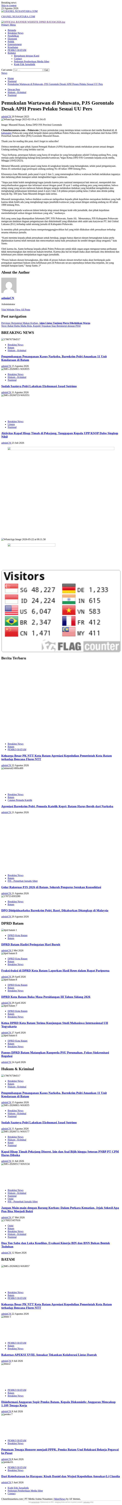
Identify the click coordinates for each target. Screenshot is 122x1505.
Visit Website (8, 309)
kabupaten (6, 133)
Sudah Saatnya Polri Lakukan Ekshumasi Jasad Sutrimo (39, 386)
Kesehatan (13, 47)
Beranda (12, 30)
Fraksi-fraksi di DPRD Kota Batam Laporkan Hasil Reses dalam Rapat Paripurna (55, 970)
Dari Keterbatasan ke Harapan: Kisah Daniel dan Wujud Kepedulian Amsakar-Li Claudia (60, 1476)
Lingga (11, 424)
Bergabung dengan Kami (26, 55)
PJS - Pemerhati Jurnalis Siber (23, 881)
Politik (11, 41)
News (4, 73)
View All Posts (22, 309)
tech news (87, 1502)
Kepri (10, 1142)
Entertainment (15, 44)
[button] (8, 24)
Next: (41, 326)
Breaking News (15, 33)
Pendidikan (13, 35)
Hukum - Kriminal (17, 92)
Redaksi (12, 53)
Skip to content (8, 5)
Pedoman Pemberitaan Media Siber (31, 61)
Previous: (45, 323)
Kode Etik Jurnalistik (24, 64)
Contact (18, 58)
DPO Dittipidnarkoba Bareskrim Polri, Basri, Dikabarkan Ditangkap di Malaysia (54, 910)
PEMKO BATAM (17, 50)
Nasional (12, 95)
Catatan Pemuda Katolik (20, 800)
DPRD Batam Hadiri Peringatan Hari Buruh (30, 944)
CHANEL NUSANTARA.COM (18, 16)
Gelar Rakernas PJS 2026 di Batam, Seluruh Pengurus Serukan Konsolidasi (51, 887)
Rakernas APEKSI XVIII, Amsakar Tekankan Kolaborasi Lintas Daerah (49, 1354)
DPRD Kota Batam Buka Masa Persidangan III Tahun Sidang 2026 (45, 996)
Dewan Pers (14, 89)
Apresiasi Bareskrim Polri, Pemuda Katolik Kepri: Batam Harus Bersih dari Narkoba (57, 806)
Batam (11, 347)
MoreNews (59, 1499)
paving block (35, 1502)
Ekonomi (12, 38)
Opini (10, 1198)
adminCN (6, 116)
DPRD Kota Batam (17, 935)
